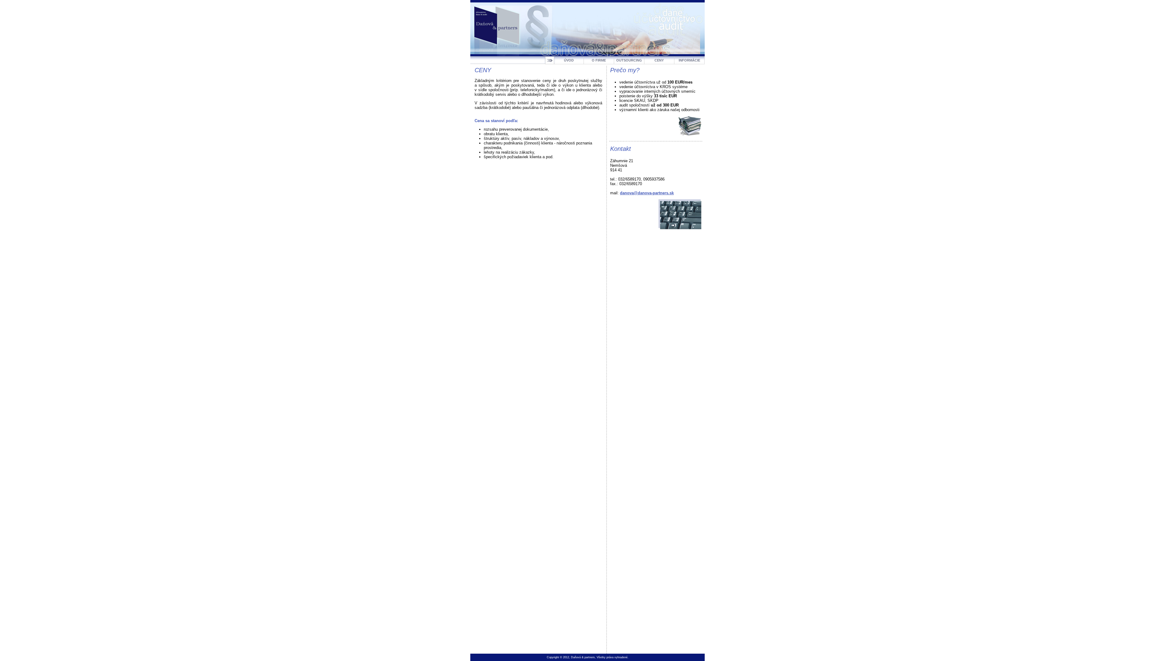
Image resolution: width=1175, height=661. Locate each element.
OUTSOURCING (629, 60)
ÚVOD (569, 60)
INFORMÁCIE (689, 60)
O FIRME (599, 60)
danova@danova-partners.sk (647, 193)
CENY (659, 60)
